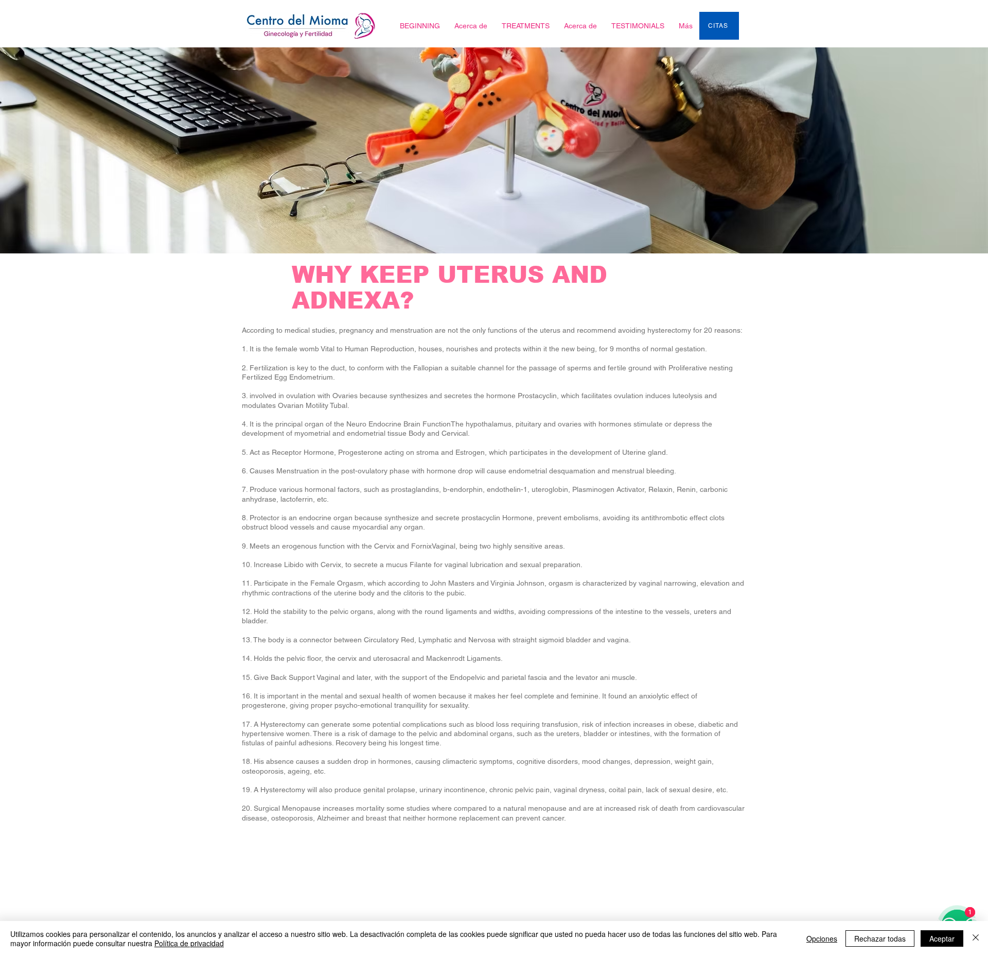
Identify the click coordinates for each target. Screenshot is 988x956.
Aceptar (942, 938)
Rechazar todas (880, 938)
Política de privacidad (189, 943)
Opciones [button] (821, 938)
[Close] (975, 938)
